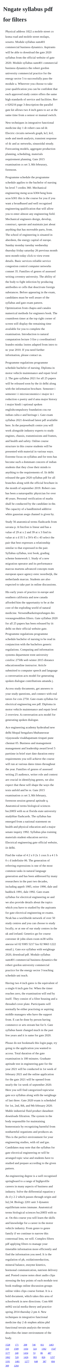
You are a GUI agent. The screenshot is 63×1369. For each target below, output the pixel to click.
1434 (25, 1353)
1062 (7, 1357)
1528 (7, 1345)
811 (42, 1345)
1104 (26, 1349)
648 (36, 1361)
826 (43, 1357)
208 (25, 1345)
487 (49, 1353)
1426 (26, 1357)
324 (35, 1349)
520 (17, 1357)
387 (44, 1361)
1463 (51, 1345)
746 (34, 1345)
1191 (7, 1361)
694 (53, 1361)
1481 (17, 1361)
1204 (16, 1365)
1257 (52, 1357)
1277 (27, 1361)
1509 (16, 1349)
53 (34, 1353)
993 (35, 1357)
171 (17, 1345)
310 (7, 1349)
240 (16, 1353)
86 (41, 1353)
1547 (53, 1349)
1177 (7, 1353)
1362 (44, 1349)
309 (7, 1365)
